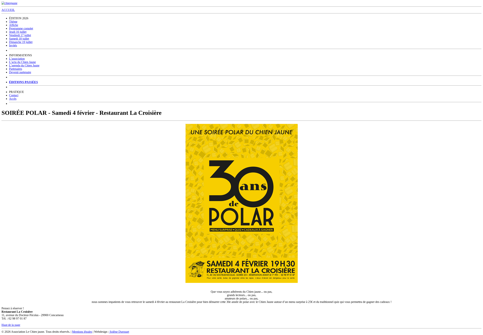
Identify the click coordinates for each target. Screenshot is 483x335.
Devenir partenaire (20, 72)
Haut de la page (11, 325)
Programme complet (21, 28)
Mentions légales (82, 331)
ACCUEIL (8, 10)
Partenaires (15, 68)
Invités (13, 45)
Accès (12, 98)
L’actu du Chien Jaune (22, 62)
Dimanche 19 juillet (20, 42)
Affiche (13, 25)
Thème (13, 21)
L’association (17, 58)
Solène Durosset (119, 331)
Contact (13, 95)
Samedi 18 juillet (19, 38)
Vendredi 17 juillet (20, 35)
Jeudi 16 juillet (17, 31)
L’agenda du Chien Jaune (24, 65)
